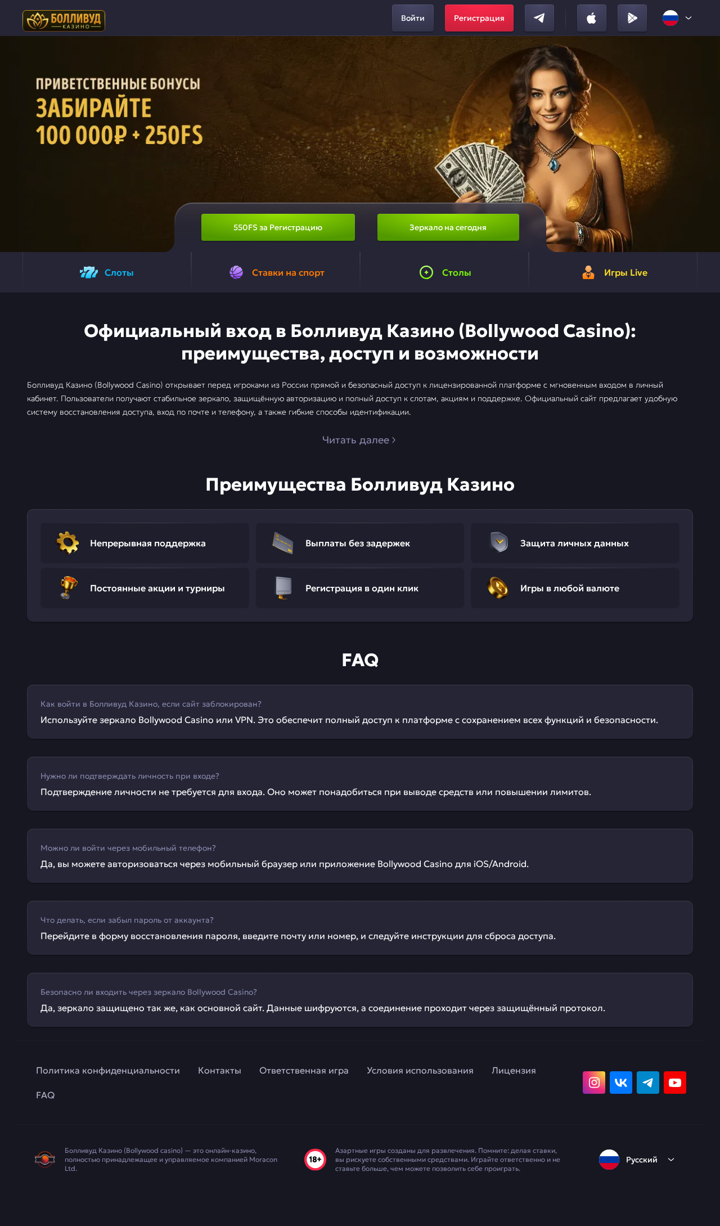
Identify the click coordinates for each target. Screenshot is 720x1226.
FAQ (45, 1095)
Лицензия (514, 1070)
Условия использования (420, 1070)
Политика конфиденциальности (108, 1070)
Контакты (219, 1070)
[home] (63, 18)
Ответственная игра (304, 1070)
